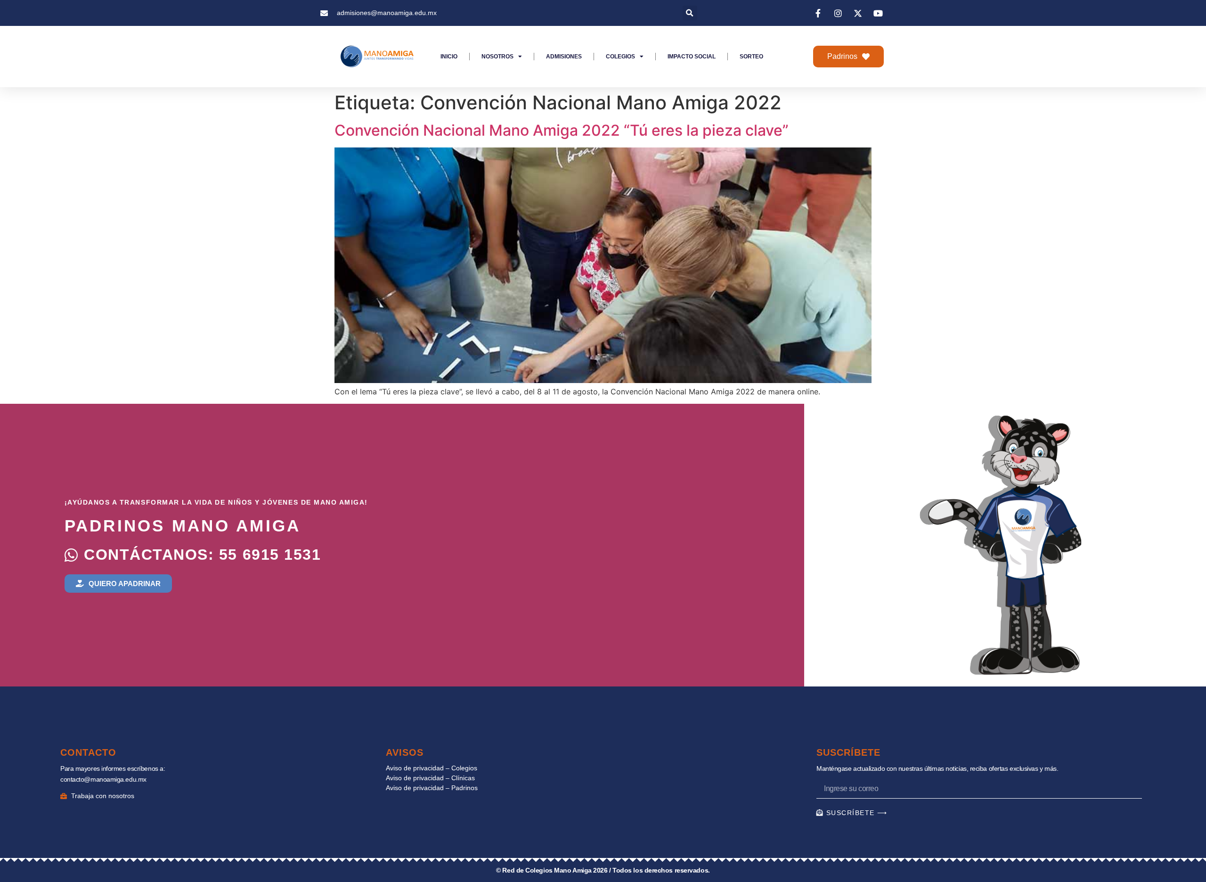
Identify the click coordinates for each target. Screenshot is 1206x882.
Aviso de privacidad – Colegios (431, 768)
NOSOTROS (497, 56)
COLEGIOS (620, 56)
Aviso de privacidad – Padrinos (432, 788)
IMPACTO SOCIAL (692, 56)
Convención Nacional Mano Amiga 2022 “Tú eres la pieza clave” (561, 130)
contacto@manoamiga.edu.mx (103, 779)
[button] (690, 13)
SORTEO (751, 56)
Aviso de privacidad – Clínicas (430, 778)
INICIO (448, 56)
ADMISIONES (564, 56)
